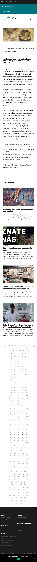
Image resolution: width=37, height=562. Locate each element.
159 (27, 424)
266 (12, 484)
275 (10, 490)
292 (21, 498)
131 (14, 411)
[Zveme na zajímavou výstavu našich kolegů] (18, 236)
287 (19, 495)
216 (23, 456)
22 (18, 353)
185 (10, 440)
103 (22, 395)
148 (23, 419)
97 (18, 393)
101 (14, 395)
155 (10, 424)
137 (18, 414)
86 (15, 387)
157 (18, 424)
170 (10, 432)
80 (11, 385)
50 (11, 369)
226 (23, 461)
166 (14, 429)
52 (18, 369)
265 (25, 482)
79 (26, 382)
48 (22, 366)
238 (10, 469)
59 (26, 372)
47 (18, 366)
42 (18, 364)
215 (18, 456)
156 (14, 424)
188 (22, 440)
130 (10, 411)
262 (12, 482)
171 (14, 432)
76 (15, 382)
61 (14, 374)
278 (23, 490)
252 (10, 477)
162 (18, 427)
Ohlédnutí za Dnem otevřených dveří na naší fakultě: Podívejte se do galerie (18, 288)
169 (27, 429)
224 (14, 461)
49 (26, 366)
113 (22, 400)
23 (22, 353)
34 (25, 358)
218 (10, 458)
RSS (13, 554)
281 (14, 492)
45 (11, 366)
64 (26, 374)
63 (22, 374)
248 (14, 474)
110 (11, 400)
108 (23, 398)
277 (19, 490)
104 (27, 395)
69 (26, 377)
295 (16, 500)
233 (10, 466)
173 (22, 432)
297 (25, 500)
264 (21, 482)
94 (26, 390)
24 (25, 353)
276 (14, 490)
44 (26, 364)
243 (12, 471)
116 (14, 403)
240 (19, 469)
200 (12, 448)
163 (22, 427)
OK (18, 559)
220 (19, 458)
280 (10, 492)
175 (10, 435)
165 (10, 429)
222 (27, 458)
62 (18, 374)
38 (22, 361)
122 (18, 406)
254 (19, 477)
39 (26, 361)
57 (18, 372)
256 (27, 477)
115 (11, 403)
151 (14, 422)
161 (14, 427)
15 (13, 351)
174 (27, 432)
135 (10, 414)
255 (23, 477)
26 (15, 356)
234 (14, 466)
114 (26, 400)
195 (10, 445)
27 (18, 356)
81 (14, 385)
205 (16, 450)
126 (14, 408)
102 (18, 395)
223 (10, 461)
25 (11, 356)
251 (27, 474)
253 (14, 477)
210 (19, 453)
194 (27, 442)
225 (19, 461)
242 (27, 469)
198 (23, 445)
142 (18, 416)
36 (15, 361)
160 (10, 427)
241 (23, 469)
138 (22, 414)
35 (11, 361)
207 (25, 450)
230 (19, 464)
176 (14, 435)
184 (27, 437)
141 (14, 416)
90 (11, 390)
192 (18, 442)
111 (14, 400)
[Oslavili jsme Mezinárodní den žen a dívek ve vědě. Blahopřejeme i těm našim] (18, 312)
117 (18, 403)
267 (16, 484)
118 (22, 403)
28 (22, 356)
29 (26, 356)
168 (23, 429)
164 (27, 427)
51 (14, 369)
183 (22, 437)
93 (22, 390)
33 (22, 358)
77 (18, 382)
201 (16, 448)
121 (14, 406)
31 (14, 358)
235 (19, 466)
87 (18, 387)
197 (18, 445)
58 (22, 372)
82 (18, 385)
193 (22, 442)
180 (10, 437)
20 (11, 353)
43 (22, 364)
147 (18, 419)
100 (10, 395)
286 (14, 495)
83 (22, 385)
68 (22, 377)
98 (22, 393)
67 (18, 377)
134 (27, 411)
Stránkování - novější (6, 345)
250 (23, 474)
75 (11, 382)
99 (26, 393)
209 (15, 453)
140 (10, 416)
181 (14, 437)
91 (14, 390)
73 (22, 380)
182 (18, 437)
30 (11, 358)
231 (23, 464)
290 (12, 498)
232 (27, 464)
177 (18, 435)
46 (15, 366)
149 (27, 419)
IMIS (10, 2)
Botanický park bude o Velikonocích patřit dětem (18, 210)
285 (10, 495)
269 (25, 484)
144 (27, 416)
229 (14, 464)
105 (10, 398)
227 (27, 461)
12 (23, 348)
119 (26, 403)
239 (14, 469)
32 (18, 358)
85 (11, 387)
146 (14, 419)
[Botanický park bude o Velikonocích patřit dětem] (18, 197)
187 (18, 440)
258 (14, 479)
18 (23, 351)
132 (18, 411)
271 (14, 487)
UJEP (14, 2)
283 (23, 492)
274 (27, 487)
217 (27, 456)
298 (16, 503)
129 (27, 408)
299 (21, 503)
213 (10, 456)
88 (22, 387)
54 (25, 369)
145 (10, 419)
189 (27, 440)
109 (27, 398)
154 (27, 422)
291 (16, 498)
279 (27, 490)
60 (11, 374)
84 (25, 385)
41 (14, 364)
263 (16, 482)
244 (16, 471)
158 (22, 424)
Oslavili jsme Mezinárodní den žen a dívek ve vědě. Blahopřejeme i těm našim (18, 327)
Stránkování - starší (32, 345)
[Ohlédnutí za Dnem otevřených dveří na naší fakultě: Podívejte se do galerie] (18, 274)
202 (21, 448)
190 (10, 442)
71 (14, 380)
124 (27, 406)
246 (25, 471)
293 (25, 498)
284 (27, 492)
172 (18, 432)
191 (14, 442)
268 (21, 484)
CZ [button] (2, 2)
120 (10, 406)
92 (18, 390)
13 (26, 348)
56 (15, 372)
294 (12, 500)
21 (14, 353)
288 (23, 495)
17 (20, 351)
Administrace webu (6, 554)
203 (25, 448)
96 (15, 393)
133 (22, 411)
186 (14, 440)
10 (16, 348)
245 (21, 471)
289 (27, 495)
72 (18, 380)
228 (10, 464)
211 (23, 453)
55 (11, 372)
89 (26, 387)
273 (23, 487)
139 (27, 414)
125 (10, 408)
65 (11, 377)
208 (10, 453)
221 (23, 458)
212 (27, 453)
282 (18, 492)
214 (14, 456)
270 (10, 487)
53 (22, 369)
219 (14, 458)
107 (18, 398)
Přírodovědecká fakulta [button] (8, 6)
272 (18, 487)
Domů (6, 46)
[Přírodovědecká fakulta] (6, 18)
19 (27, 351)
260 (23, 479)
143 (22, 416)
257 (10, 479)
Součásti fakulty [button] (6, 11)
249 (19, 474)
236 (23, 466)
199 (27, 445)
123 (22, 406)
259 (19, 479)
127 (18, 408)
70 (11, 380)
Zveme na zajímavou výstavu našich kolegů (18, 249)
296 (21, 500)
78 (22, 382)
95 (11, 393)
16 (16, 351)
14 (9, 351)
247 (10, 474)
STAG (6, 2)
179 (27, 435)
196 (14, 445)
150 (10, 422)
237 (27, 466)
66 (15, 377)
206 (21, 450)
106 (14, 398)
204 (12, 450)
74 (25, 380)
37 (18, 361)
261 (27, 479)
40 (11, 364)
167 (18, 429)
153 (22, 422)
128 (22, 408)
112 (18, 400)
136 (14, 414)
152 (18, 422)
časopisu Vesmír (25, 165)
